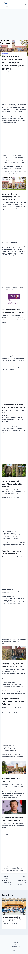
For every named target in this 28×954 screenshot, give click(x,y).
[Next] (24, 913)
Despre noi (15, 942)
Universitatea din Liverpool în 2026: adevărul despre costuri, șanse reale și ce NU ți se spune (21, 881)
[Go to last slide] (4, 913)
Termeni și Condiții (14, 949)
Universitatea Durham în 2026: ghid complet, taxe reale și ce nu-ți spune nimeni (13, 919)
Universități (5, 53)
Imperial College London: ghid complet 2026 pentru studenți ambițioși (7, 880)
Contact (15, 940)
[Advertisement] (14, 25)
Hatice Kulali (6, 71)
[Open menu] (25, 5)
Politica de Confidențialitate (15, 945)
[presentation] (14, 906)
